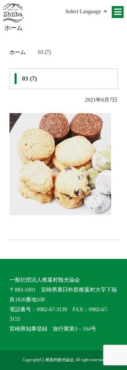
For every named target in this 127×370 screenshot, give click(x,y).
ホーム (17, 52)
